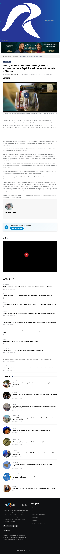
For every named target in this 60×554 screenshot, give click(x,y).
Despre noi (35, 517)
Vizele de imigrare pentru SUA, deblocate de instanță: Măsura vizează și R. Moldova (27, 286)
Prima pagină (7, 56)
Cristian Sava (14, 74)
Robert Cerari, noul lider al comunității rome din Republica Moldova (31, 430)
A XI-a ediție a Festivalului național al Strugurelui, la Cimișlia (20, 341)
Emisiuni (34, 507)
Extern (4, 320)
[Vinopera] (30, 47)
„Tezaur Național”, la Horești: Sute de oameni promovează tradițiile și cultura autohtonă (29, 313)
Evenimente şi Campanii (38, 514)
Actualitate (15, 56)
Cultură (5, 311)
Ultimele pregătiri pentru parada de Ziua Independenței (28, 441)
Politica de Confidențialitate (39, 523)
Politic (14, 486)
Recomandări (16, 474)
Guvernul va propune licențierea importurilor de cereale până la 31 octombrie (33, 488)
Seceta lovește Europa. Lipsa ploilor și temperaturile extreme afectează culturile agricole (29, 322)
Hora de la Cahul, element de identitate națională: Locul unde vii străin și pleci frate (27, 359)
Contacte (34, 520)
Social (4, 293)
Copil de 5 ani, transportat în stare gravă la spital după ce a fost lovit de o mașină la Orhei (29, 304)
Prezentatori (35, 511)
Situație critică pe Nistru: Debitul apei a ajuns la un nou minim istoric (23, 350)
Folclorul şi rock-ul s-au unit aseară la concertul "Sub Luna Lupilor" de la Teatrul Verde (28, 368)
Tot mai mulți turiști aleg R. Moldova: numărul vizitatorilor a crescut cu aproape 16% (28, 295)
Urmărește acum (17, 228)
